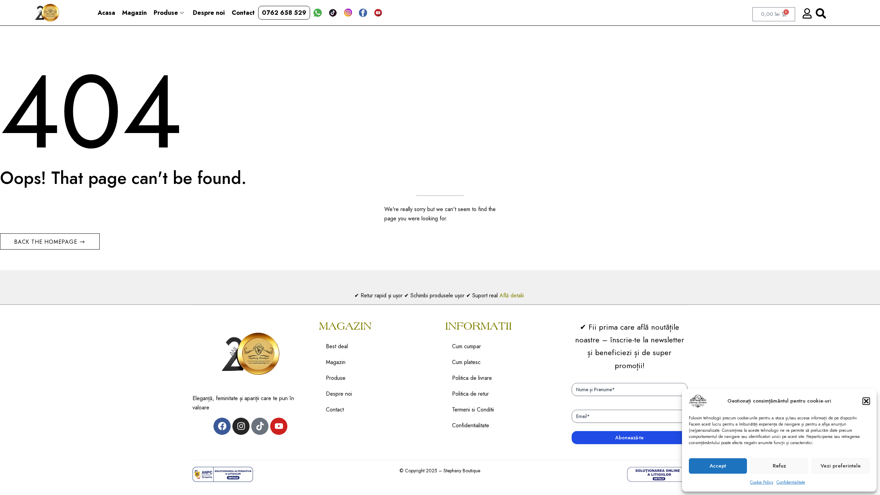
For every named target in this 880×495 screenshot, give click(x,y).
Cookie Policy (761, 482)
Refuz (779, 466)
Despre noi (209, 12)
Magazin (134, 12)
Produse (166, 12)
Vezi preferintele (841, 466)
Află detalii (512, 295)
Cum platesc (466, 362)
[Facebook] (222, 426)
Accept (718, 466)
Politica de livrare (472, 378)
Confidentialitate (791, 482)
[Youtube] (278, 426)
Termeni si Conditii (473, 410)
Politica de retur (470, 394)
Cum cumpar (466, 346)
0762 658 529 (284, 12)
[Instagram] (241, 426)
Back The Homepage (46, 242)
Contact (243, 12)
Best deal (337, 346)
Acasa (106, 12)
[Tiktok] (259, 426)
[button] (866, 401)
